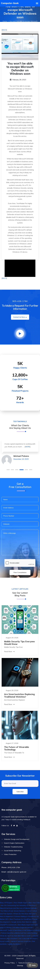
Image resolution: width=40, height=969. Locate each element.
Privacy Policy (9, 963)
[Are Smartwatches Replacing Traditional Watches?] (20, 672)
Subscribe (20, 792)
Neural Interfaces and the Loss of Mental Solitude (18, 908)
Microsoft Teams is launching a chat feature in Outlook (20, 930)
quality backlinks (14, 944)
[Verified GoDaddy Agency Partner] (11, 888)
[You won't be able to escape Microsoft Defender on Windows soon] (20, 45)
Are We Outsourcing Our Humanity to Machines (18, 905)
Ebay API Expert (6, 903)
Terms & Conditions (25, 963)
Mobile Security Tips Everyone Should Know (19, 642)
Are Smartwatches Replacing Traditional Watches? (19, 695)
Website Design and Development (16, 839)
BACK (4, 30)
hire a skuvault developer (28, 938)
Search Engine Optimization (14, 843)
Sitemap (20, 966)
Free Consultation (20, 572)
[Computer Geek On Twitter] (14, 825)
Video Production (10, 854)
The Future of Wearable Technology (16, 748)
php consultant (12, 938)
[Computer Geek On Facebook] (11, 825)
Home (5, 21)
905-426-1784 (20, 301)
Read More (8, 651)
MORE (27, 447)
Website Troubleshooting (13, 847)
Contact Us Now (19, 317)
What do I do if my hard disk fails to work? (15, 936)
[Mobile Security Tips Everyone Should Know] (20, 619)
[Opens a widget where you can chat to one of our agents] (32, 965)
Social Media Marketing (12, 851)
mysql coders (5, 941)
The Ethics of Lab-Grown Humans (12, 911)
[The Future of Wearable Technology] (20, 725)
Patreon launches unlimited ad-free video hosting (19, 933)
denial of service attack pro (21, 941)
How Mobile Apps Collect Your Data (27, 903)
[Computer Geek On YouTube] (17, 825)
